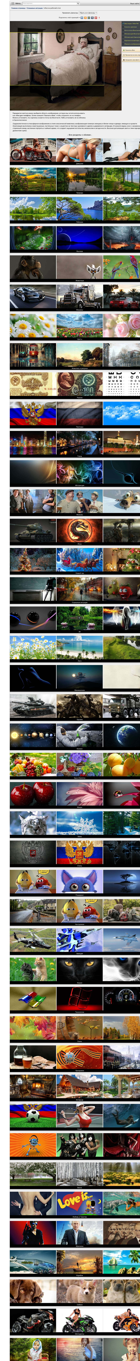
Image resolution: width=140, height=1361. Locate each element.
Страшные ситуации (35, 8)
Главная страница (18, 8)
